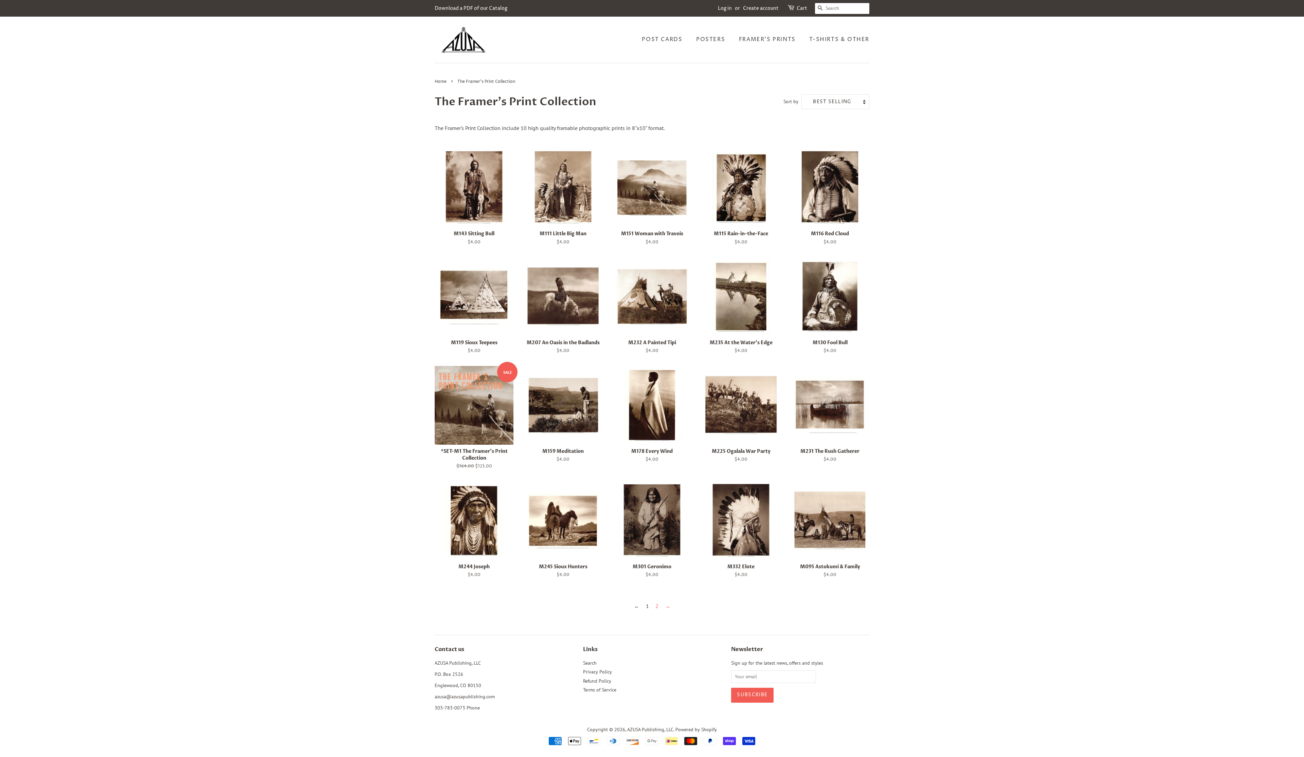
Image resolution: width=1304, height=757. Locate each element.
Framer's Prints (767, 39)
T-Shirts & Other (839, 39)
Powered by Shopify (696, 729)
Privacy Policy (597, 672)
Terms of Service (599, 690)
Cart (802, 8)
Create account (761, 8)
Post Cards (662, 39)
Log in (725, 8)
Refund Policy (597, 681)
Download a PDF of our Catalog (471, 8)
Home (441, 82)
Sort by (790, 101)
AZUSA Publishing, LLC (650, 729)
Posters (710, 39)
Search (590, 663)
